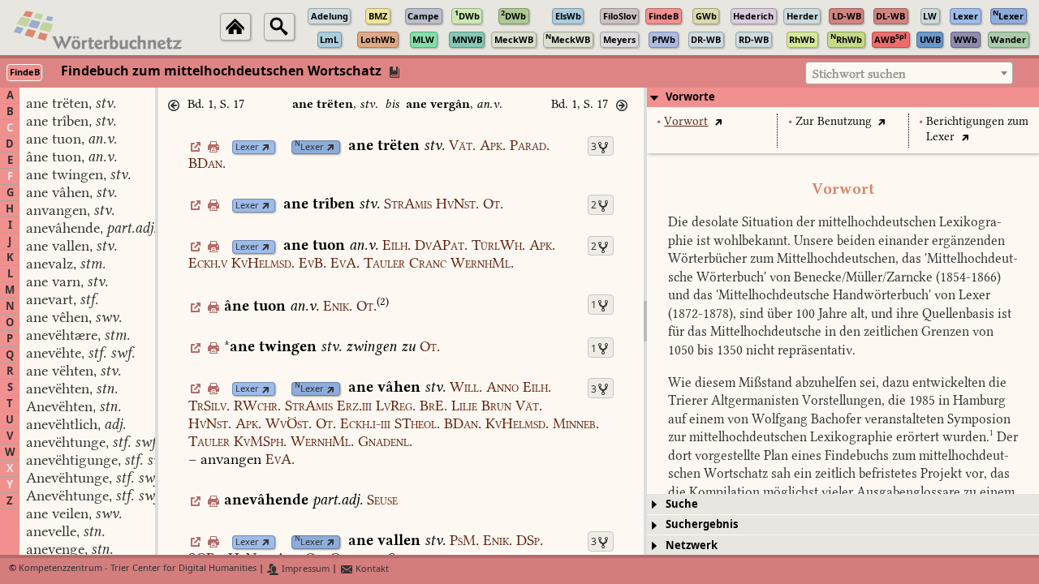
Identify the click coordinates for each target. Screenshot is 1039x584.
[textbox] (909, 73)
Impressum (304, 569)
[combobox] (909, 73)
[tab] (843, 97)
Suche (682, 504)
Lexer (247, 147)
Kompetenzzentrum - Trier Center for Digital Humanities (138, 569)
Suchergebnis (702, 524)
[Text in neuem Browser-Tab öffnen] (718, 121)
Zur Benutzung (833, 121)
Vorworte (690, 97)
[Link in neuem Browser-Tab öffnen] (266, 147)
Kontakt (371, 569)
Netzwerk (692, 545)
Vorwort (686, 121)
